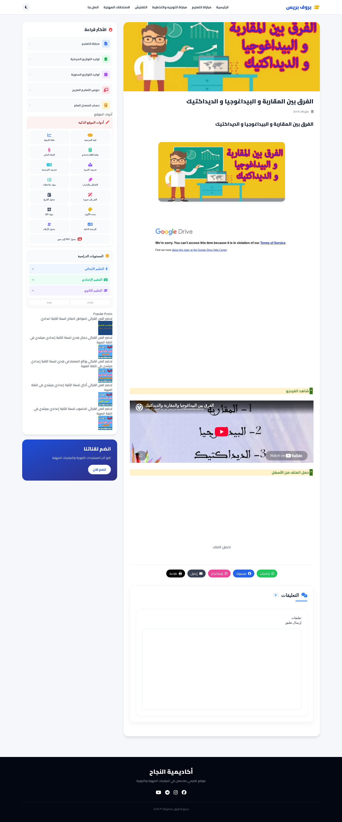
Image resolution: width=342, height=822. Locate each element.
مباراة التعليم (201, 7)
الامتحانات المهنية (117, 7)
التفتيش (141, 7)
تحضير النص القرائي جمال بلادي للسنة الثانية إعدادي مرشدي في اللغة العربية (71, 339)
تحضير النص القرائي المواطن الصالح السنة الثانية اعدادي (76, 318)
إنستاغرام (217, 573)
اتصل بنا (93, 7)
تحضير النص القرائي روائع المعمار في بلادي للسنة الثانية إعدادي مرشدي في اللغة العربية (71, 363)
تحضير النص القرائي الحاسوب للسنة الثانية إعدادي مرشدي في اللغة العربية (73, 411)
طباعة (173, 573)
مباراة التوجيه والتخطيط (169, 7)
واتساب (265, 573)
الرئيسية (222, 7)
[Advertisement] (222, 360)
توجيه (49, 302)
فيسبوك (241, 573)
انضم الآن (99, 469)
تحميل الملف (222, 547)
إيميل (194, 573)
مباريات (90, 302)
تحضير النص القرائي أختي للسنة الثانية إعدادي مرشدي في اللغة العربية (71, 387)
